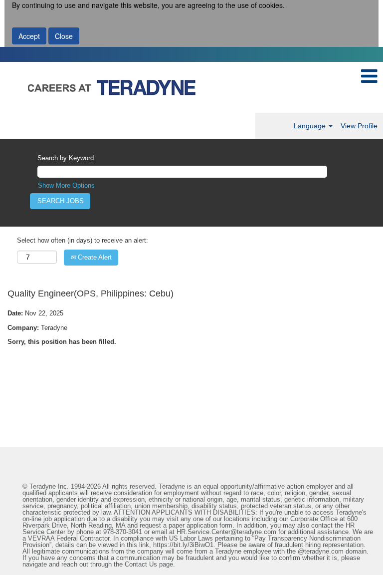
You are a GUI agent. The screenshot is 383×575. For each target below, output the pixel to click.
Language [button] (311, 126)
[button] (369, 76)
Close (64, 36)
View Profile (359, 126)
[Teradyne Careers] (177, 87)
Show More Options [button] (66, 185)
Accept (29, 36)
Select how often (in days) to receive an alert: (82, 240)
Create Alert (94, 257)
